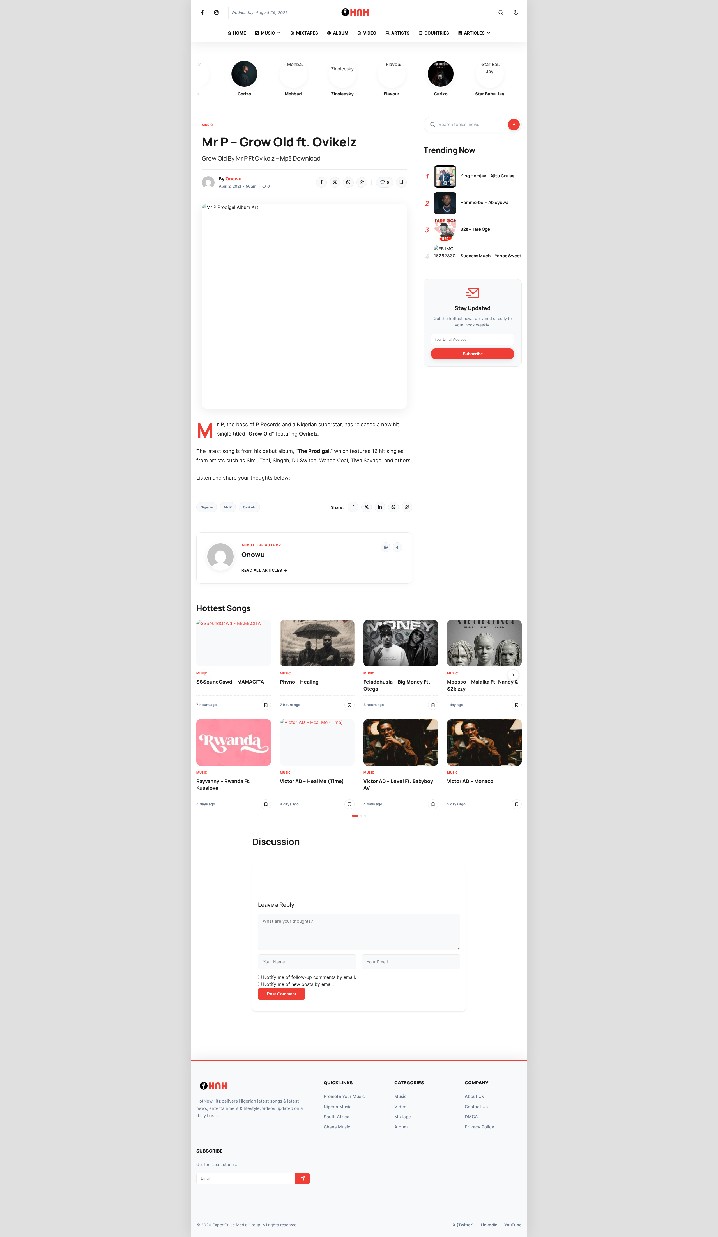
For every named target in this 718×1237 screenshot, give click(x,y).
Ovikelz (249, 507)
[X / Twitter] (366, 507)
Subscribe (473, 353)
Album (401, 1127)
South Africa (336, 1116)
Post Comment (281, 993)
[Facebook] (321, 182)
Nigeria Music (338, 1106)
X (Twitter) (463, 1224)
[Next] (513, 675)
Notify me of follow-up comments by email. (309, 977)
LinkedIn (489, 1224)
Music (207, 125)
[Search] (501, 13)
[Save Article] (401, 182)
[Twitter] (335, 182)
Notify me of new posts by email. (298, 984)
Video (400, 1106)
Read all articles (261, 570)
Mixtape (402, 1116)
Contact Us (476, 1106)
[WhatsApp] (348, 182)
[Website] (385, 547)
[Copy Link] (361, 182)
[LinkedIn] (380, 507)
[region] (359, 718)
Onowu (233, 179)
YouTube (513, 1224)
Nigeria (207, 507)
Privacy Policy (479, 1127)
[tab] (355, 816)
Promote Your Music (344, 1096)
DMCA (471, 1116)
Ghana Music (337, 1127)
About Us (474, 1096)
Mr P (228, 507)
